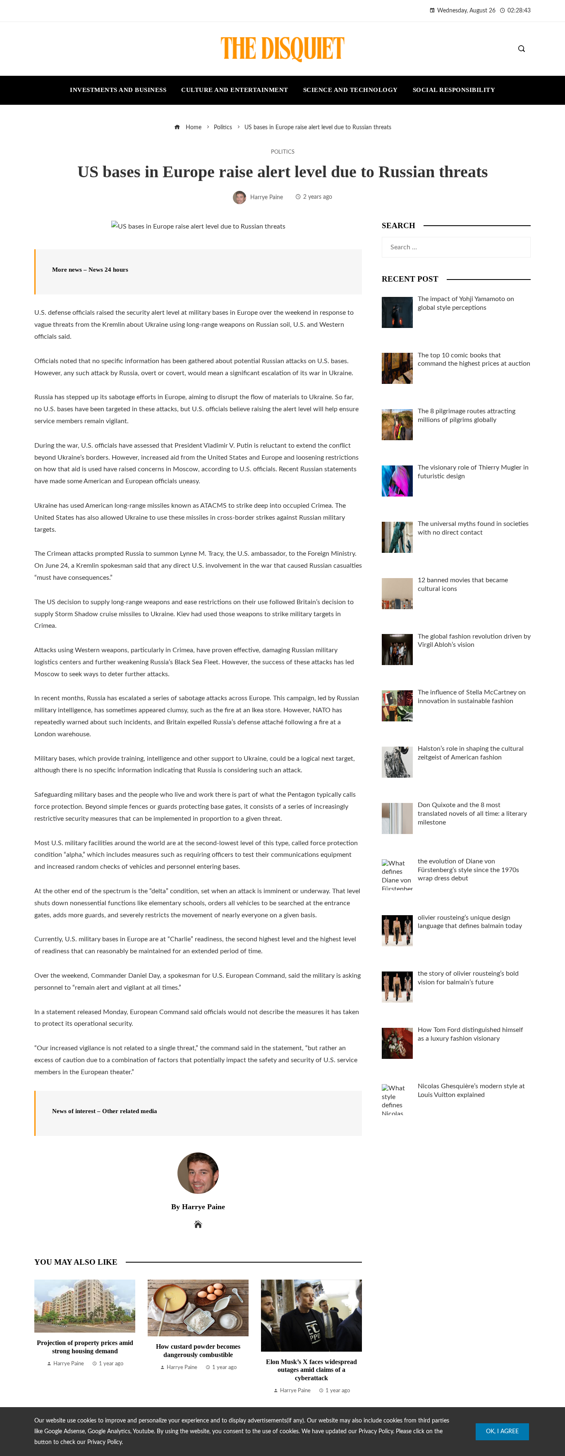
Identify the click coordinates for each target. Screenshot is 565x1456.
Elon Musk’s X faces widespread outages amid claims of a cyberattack (311, 1369)
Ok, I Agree (502, 1431)
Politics (282, 151)
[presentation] (42, 1337)
